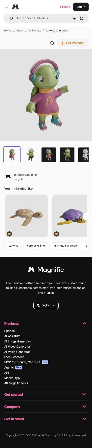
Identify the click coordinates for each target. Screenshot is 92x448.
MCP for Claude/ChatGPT (25, 362)
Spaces (9, 331)
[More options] (42, 43)
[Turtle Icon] (26, 216)
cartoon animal (36, 245)
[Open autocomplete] (9, 18)
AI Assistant (12, 336)
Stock (20, 30)
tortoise (13, 245)
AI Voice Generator (17, 352)
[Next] (86, 246)
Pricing (65, 7)
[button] (46, 305)
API (6, 373)
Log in (81, 7)
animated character (66, 245)
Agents (12, 367)
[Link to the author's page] (8, 177)
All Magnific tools (16, 383)
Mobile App (12, 378)
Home (8, 30)
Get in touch (14, 419)
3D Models (34, 30)
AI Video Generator (17, 346)
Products (11, 323)
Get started (13, 394)
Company (12, 406)
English (46, 305)
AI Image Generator (17, 341)
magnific (19, 179)
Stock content (14, 357)
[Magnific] (46, 270)
